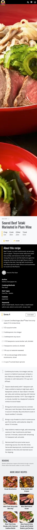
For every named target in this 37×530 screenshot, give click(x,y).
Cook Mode (30, 315)
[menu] (35, 2)
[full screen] (34, 219)
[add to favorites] (8, 219)
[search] (28, 2)
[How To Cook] (4, 273)
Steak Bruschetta (10, 489)
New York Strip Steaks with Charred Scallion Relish (10, 526)
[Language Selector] (31, 2)
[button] (31, 2)
